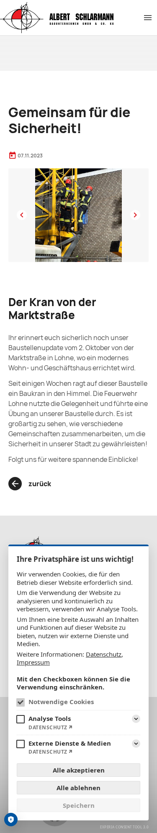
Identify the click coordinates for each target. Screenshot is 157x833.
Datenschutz (103, 654)
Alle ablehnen (78, 787)
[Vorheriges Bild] (22, 215)
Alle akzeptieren (79, 770)
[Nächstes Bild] (135, 215)
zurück (39, 483)
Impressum (33, 662)
